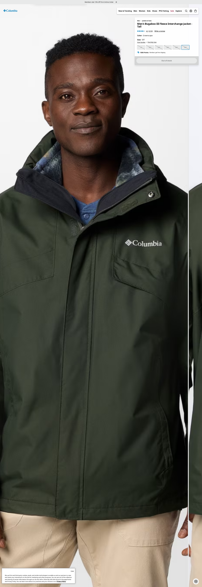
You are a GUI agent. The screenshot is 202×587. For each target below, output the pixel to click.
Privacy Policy (61, 581)
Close (72, 571)
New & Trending (125, 11)
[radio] (141, 47)
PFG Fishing (164, 11)
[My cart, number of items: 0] (195, 11)
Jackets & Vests (147, 21)
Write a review (159, 31)
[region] (101, 295)
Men (135, 11)
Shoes (154, 11)
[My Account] (191, 11)
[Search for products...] (186, 11)
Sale (172, 11)
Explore (179, 11)
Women (142, 11)
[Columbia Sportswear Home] (10, 10)
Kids (149, 11)
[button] (196, 581)
